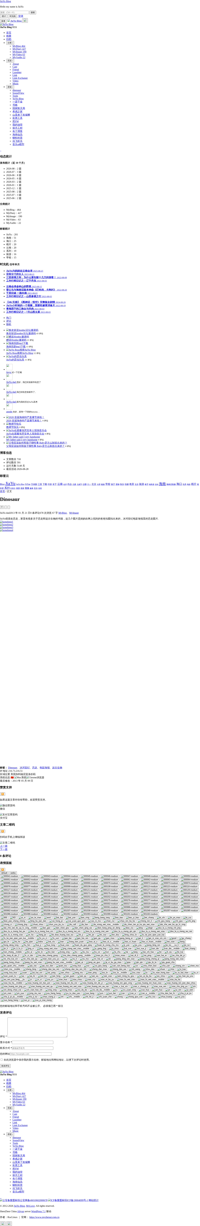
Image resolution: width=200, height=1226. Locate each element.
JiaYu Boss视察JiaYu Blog (19, 353)
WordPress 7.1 (38, 1211)
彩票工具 (17, 118)
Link (14, 75)
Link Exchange (20, 78)
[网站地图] (0, 150)
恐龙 (34, 767)
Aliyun (20, 1211)
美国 (18, 488)
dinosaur (16, 90)
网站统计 (94, 1200)
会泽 (65, 484)
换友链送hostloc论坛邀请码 (21, 333)
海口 (179, 484)
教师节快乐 (12, 427)
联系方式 (6, 1048)
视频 (27, 488)
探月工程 (17, 128)
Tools (15, 96)
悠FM (15, 121)
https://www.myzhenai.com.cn (44, 1217)
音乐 (36, 488)
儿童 (74, 484)
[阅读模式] (9, 507)
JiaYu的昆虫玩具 (15, 359)
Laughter (16, 72)
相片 (193, 484)
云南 (60, 484)
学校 (107, 484)
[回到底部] (9, 1223)
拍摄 (127, 484)
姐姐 (103, 484)
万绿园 (34, 484)
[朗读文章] (5, 507)
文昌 (136, 484)
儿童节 (79, 484)
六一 (89, 484)
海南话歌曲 (171, 484)
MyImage (74, 513)
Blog (2, 484)
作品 (69, 484)
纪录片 (12, 488)
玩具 (184, 484)
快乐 (122, 484)
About (15, 64)
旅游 (141, 484)
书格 (15, 105)
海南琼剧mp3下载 (16, 346)
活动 (156, 484)
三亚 (40, 484)
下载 (45, 484)
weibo (13, 873)
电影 (188, 484)
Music (15, 83)
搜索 (33, 12)
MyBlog (62, 513)
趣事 (31, 488)
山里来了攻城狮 (21, 114)
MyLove (30, 1206)
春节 (146, 484)
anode (9, 411)
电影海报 (45, 767)
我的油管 (17, 124)
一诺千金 (17, 101)
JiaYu (10, 483)
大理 (98, 484)
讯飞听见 (17, 141)
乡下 (54, 484)
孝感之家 (17, 111)
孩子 (113, 484)
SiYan (27, 484)
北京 (94, 484)
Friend (15, 69)
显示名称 (6, 1042)
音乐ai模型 (18, 144)
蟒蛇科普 (17, 137)
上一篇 (4, 846)
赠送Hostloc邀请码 (16, 340)
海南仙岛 (17, 134)
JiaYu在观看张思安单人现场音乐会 (25, 433)
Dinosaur (12, 767)
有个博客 (17, 131)
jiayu (9, 372)
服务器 (151, 484)
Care (14, 66)
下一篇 (4, 849)
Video (15, 80)
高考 (40, 488)
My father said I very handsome (22, 439)
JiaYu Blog (5, 1)
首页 (2, 491)
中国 (50, 484)
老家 (22, 488)
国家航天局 (18, 108)
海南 (162, 484)
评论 (3, 1036)
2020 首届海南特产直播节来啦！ (24, 420)
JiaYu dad (11, 382)
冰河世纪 (25, 767)
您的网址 (5, 1053)
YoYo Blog (18, 98)
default (4, 873)
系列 (7, 487)
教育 (131, 484)
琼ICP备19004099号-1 (76, 1200)
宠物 (117, 484)
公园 (84, 484)
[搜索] (25, 20)
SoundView (18, 93)
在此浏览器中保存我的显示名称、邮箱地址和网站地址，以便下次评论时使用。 (47, 1059)
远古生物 (57, 767)
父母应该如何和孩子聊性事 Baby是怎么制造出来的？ (35, 446)
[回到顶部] (3, 1223)
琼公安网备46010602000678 (33, 1200)
